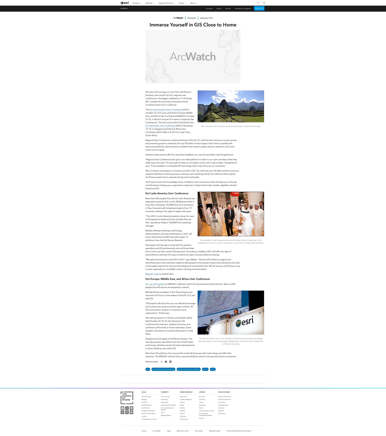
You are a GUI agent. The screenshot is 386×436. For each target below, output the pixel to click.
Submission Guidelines (243, 8)
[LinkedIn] (131, 408)
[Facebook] (122, 408)
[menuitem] (150, 396)
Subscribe (259, 8)
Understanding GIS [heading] (186, 392)
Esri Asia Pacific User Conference (160, 126)
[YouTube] (131, 412)
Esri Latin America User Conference (166, 109)
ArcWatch (124, 8)
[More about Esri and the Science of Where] (127, 398)
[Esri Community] (122, 412)
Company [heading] (202, 392)
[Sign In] (264, 2)
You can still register (154, 284)
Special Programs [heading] (224, 392)
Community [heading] (165, 392)
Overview (209, 8)
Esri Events (192, 18)
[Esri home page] (125, 3)
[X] (127, 408)
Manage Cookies (214, 431)
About (219, 8)
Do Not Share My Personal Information (239, 431)
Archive (228, 8)
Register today (152, 274)
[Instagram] (127, 412)
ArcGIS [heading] (144, 392)
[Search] (258, 3)
